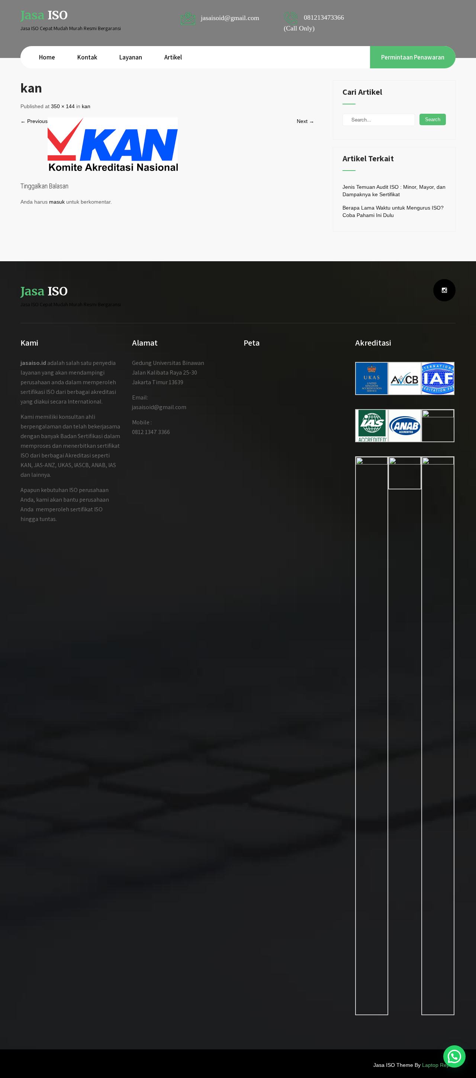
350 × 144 (63, 106)
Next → (305, 121)
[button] (454, 1056)
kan (86, 106)
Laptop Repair (439, 1065)
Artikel (173, 57)
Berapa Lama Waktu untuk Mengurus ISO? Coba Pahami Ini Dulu (393, 211)
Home (47, 57)
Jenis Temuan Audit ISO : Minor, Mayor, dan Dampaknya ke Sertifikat (394, 190)
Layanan (130, 57)
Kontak (87, 57)
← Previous (34, 121)
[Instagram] (444, 290)
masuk (57, 202)
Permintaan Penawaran (412, 57)
